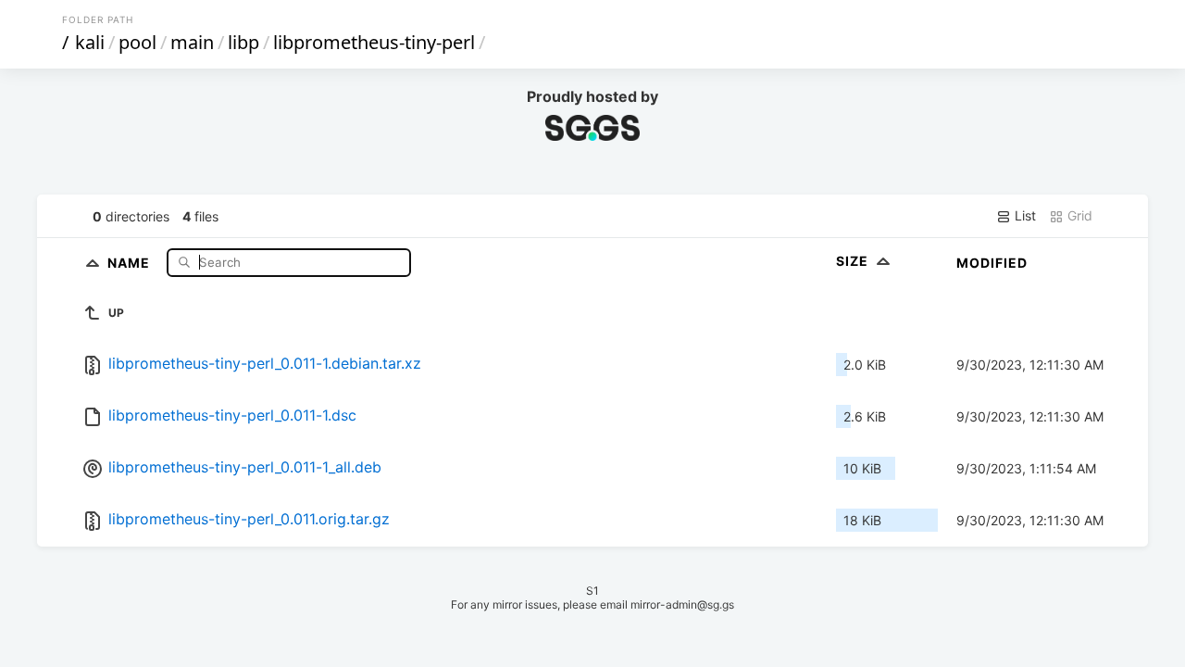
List (1023, 215)
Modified (992, 263)
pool (137, 42)
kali (90, 42)
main (192, 42)
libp (243, 42)
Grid (1078, 215)
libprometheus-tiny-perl (374, 42)
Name (130, 262)
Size (854, 261)
